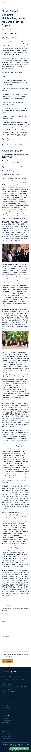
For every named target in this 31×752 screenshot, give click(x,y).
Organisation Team (7, 720)
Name (4, 614)
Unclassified (15, 29)
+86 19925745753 (12, 691)
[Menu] (28, 2)
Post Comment (7, 661)
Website (4, 629)
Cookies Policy (6, 736)
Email (4, 621)
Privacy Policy (6, 734)
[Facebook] (12, 750)
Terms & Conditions (7, 738)
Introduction (5, 718)
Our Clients (5, 705)
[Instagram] (18, 750)
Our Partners (5, 707)
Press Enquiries (6, 722)
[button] (19, 748)
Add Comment (6, 636)
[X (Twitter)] (15, 750)
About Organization (7, 703)
